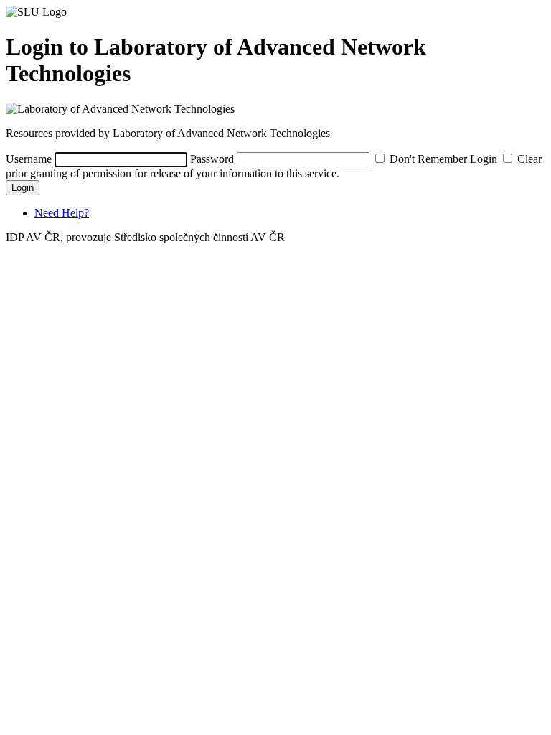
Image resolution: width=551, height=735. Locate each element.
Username (29, 159)
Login (22, 187)
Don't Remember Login (443, 159)
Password (212, 159)
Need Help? (61, 213)
